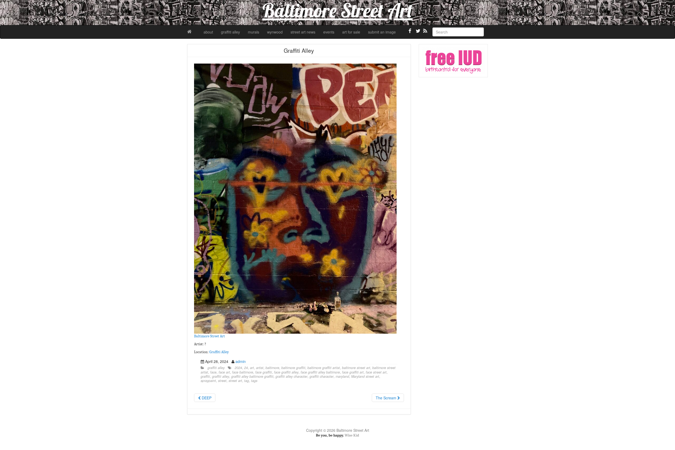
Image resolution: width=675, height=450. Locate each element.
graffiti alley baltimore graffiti (252, 376)
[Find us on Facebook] (410, 33)
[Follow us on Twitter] (417, 33)
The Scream (386, 397)
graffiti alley (230, 32)
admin (240, 361)
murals (253, 32)
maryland (342, 376)
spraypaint (208, 380)
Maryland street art (365, 376)
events (328, 32)
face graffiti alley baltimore (320, 372)
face (213, 372)
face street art (376, 372)
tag (246, 380)
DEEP (206, 397)
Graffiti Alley (219, 352)
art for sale (351, 32)
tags (254, 380)
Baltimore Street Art (209, 336)
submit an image (382, 32)
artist (259, 367)
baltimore (272, 367)
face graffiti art (353, 372)
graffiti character (322, 376)
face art (224, 372)
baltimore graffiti (293, 367)
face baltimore (242, 372)
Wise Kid (352, 435)
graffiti (205, 376)
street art (235, 380)
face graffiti (263, 372)
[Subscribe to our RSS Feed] (424, 33)
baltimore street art (356, 367)
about (208, 32)
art (252, 367)
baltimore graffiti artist (323, 367)
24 (246, 367)
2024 (238, 367)
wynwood (275, 32)
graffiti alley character (291, 376)
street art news (303, 32)
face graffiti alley (286, 372)
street (222, 380)
